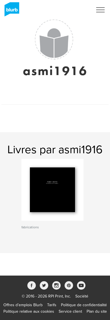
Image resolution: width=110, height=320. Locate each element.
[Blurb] (10, 11)
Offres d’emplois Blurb (23, 305)
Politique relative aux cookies (28, 311)
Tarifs (51, 305)
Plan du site (97, 311)
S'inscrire (77, 10)
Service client (70, 311)
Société (81, 296)
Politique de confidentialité (84, 305)
